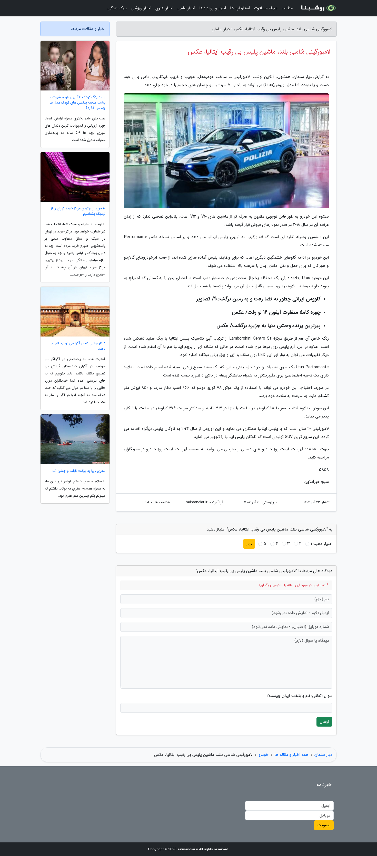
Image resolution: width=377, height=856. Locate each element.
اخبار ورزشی (141, 8)
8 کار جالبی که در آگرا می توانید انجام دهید (78, 346)
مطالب (287, 8)
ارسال (324, 721)
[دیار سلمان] (318, 8)
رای (249, 544)
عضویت (323, 825)
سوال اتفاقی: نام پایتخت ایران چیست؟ (299, 696)
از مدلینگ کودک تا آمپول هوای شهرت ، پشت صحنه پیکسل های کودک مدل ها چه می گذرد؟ (77, 103)
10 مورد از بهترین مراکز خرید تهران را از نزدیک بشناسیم (78, 211)
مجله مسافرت (265, 8)
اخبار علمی (186, 8)
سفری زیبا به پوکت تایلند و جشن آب (78, 471)
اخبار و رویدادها (212, 8)
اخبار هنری (164, 8)
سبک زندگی (117, 8)
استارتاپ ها (240, 8)
